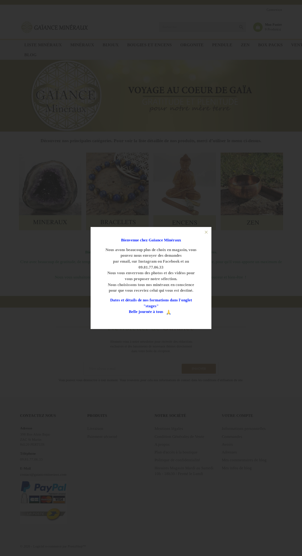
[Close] (206, 232)
